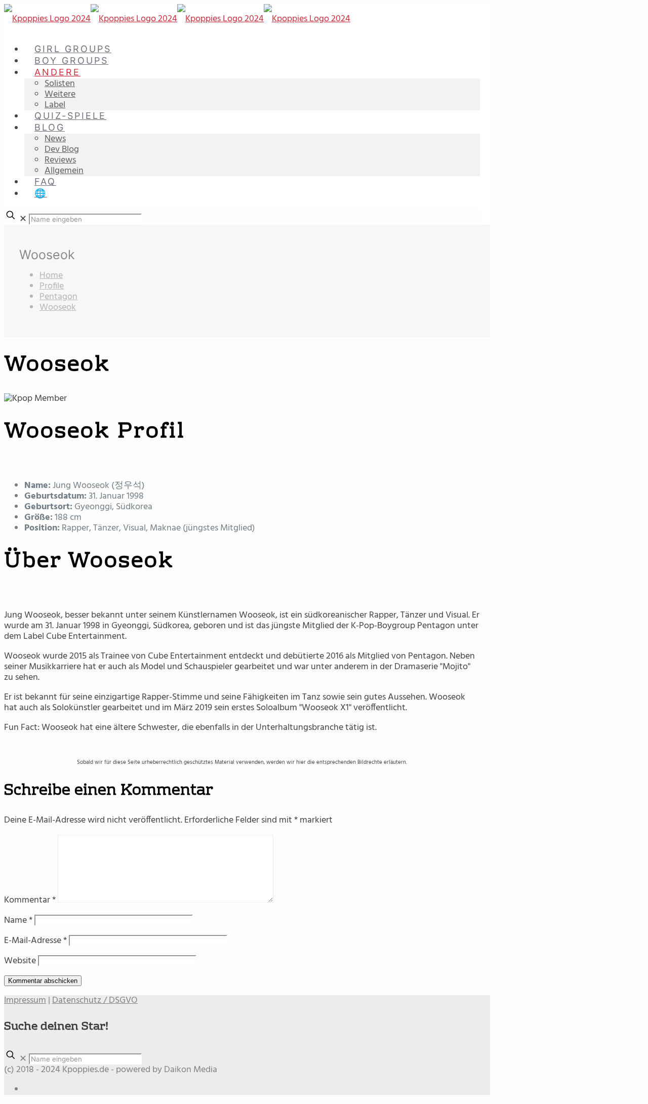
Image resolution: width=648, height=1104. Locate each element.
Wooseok (57, 307)
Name (18, 920)
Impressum (25, 1000)
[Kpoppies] (177, 19)
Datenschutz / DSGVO (95, 1000)
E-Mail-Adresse (35, 940)
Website (20, 961)
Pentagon (58, 297)
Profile (51, 286)
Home (51, 275)
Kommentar (30, 900)
